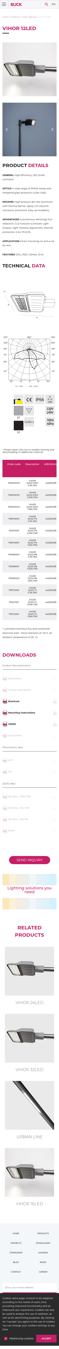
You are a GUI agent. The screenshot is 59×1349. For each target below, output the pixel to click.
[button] (6, 129)
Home (5, 17)
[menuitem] (53, 4)
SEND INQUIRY (30, 860)
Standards (16, 1252)
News (43, 1262)
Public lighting (29, 17)
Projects (16, 1243)
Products (15, 17)
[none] (53, 4)
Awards (43, 1252)
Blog (16, 1262)
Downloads (43, 1243)
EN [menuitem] (53, 4)
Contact (16, 1272)
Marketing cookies (21, 1338)
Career (43, 1272)
